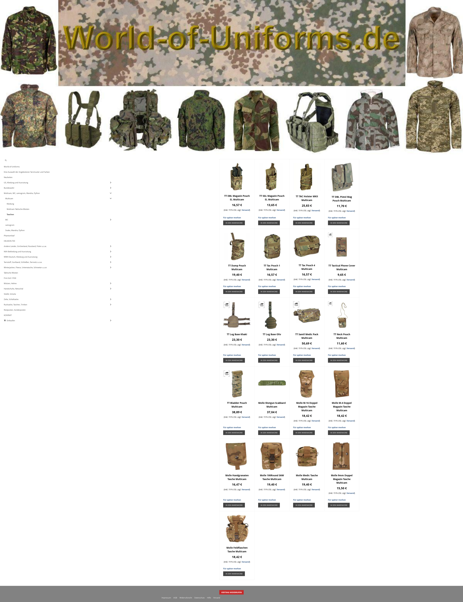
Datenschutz (199, 597)
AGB (175, 597)
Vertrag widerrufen (231, 592)
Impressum (166, 597)
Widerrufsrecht (186, 597)
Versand (245, 210)
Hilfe (209, 597)
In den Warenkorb (234, 223)
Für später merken (232, 217)
